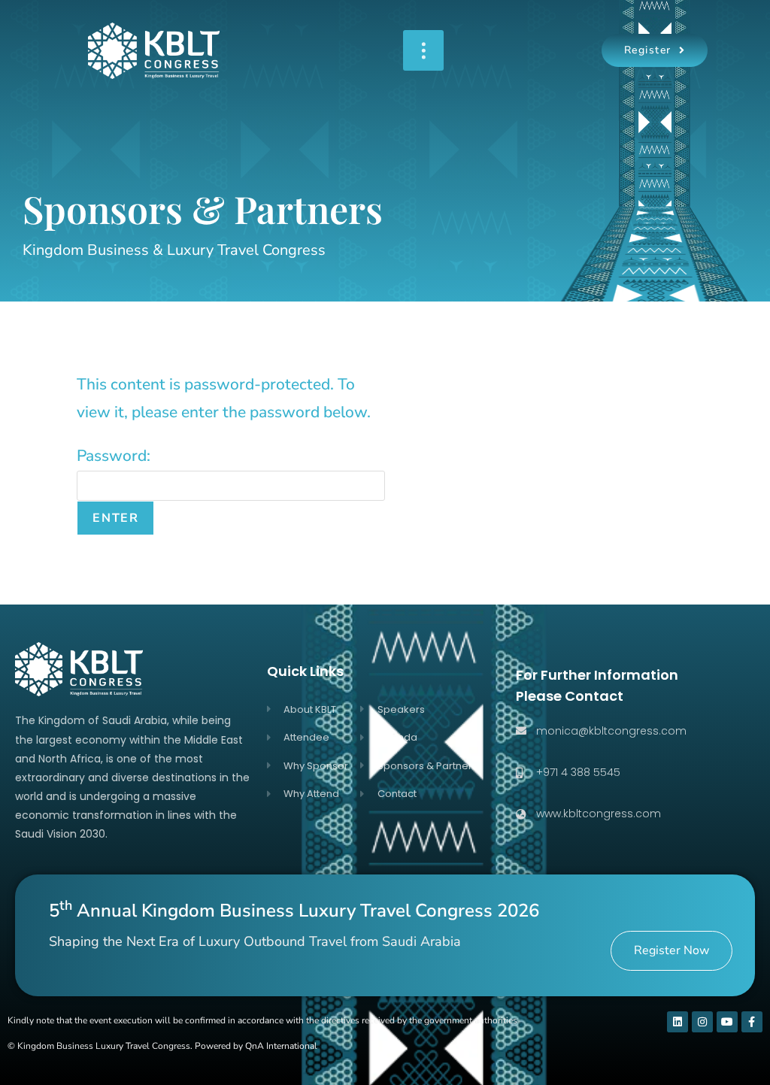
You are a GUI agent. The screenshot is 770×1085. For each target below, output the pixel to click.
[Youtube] (727, 1021)
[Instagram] (702, 1021)
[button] (423, 50)
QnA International (281, 1046)
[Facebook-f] (751, 1021)
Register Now (671, 950)
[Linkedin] (677, 1021)
